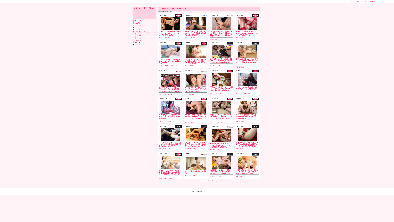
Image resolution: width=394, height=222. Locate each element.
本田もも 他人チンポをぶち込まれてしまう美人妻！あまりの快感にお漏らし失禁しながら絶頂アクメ (247, 171)
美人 (169, 121)
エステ (137, 27)
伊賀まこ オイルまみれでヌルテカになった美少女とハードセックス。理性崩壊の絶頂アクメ (170, 33)
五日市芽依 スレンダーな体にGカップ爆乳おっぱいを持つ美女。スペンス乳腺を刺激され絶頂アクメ (195, 61)
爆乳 (237, 37)
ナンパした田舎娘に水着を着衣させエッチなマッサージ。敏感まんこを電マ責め (170, 61)
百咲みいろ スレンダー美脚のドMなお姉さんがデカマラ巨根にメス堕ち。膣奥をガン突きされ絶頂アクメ (221, 33)
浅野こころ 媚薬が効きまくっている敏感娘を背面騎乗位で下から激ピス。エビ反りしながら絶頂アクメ (196, 117)
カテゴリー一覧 (361, 1)
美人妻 (172, 121)
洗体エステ (138, 36)
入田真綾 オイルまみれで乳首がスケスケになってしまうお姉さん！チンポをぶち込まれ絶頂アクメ (221, 171)
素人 (211, 65)
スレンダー (218, 39)
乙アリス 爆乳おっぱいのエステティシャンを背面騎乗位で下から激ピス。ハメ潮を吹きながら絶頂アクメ (247, 61)
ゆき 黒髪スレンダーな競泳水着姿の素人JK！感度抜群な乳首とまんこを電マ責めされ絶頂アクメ (221, 60)
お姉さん (212, 39)
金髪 (243, 67)
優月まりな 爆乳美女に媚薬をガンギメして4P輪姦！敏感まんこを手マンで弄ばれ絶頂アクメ (247, 33)
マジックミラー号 (163, 65)
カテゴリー (138, 23)
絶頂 (220, 176)
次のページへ (212, 180)
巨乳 (186, 37)
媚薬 (193, 122)
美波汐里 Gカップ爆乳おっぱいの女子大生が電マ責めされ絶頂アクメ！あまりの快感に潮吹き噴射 (247, 144)
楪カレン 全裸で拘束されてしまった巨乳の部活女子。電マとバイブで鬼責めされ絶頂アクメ (247, 116)
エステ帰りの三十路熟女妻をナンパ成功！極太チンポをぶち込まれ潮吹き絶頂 (170, 116)
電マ (222, 122)
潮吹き (195, 37)
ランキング (350, 1)
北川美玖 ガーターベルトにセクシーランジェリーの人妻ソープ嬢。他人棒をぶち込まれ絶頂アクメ (170, 89)
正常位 (240, 67)
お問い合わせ (373, 1)
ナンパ (189, 94)
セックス (165, 37)
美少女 (160, 37)
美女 (194, 175)
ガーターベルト (167, 94)
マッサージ (138, 25)
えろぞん (137, 44)
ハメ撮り (216, 93)
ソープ (172, 94)
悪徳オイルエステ (140, 31)
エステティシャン (140, 33)
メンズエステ (139, 29)
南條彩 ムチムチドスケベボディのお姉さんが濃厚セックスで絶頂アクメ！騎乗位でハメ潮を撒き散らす (170, 172)
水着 (214, 65)
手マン (240, 37)
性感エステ (138, 40)
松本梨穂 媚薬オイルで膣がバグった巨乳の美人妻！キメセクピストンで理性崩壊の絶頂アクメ (221, 145)
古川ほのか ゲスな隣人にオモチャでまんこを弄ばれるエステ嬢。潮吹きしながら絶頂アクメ (170, 144)
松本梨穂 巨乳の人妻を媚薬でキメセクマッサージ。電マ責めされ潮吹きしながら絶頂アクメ (196, 33)
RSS (381, 1)
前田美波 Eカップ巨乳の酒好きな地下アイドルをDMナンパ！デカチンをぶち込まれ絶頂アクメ (196, 89)
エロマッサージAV (143, 8)
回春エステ (138, 38)
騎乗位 (186, 122)
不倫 (249, 93)
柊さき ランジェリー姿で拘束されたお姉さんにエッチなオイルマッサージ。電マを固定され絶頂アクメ (221, 117)
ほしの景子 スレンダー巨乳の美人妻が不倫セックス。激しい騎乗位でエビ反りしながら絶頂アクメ (196, 144)
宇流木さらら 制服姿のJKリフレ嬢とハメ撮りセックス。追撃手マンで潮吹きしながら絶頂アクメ (221, 88)
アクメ (169, 37)
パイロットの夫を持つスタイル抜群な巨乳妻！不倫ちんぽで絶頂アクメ (247, 88)
